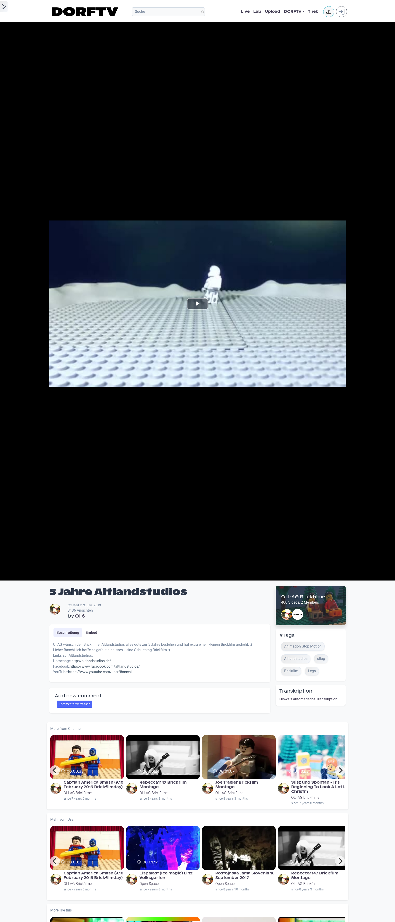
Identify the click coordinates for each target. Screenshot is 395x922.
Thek (313, 11)
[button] (328, 11)
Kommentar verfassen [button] (74, 704)
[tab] (67, 632)
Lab (257, 11)
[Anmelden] (341, 11)
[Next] (340, 770)
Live (245, 11)
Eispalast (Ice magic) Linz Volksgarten (165, 875)
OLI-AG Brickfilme (303, 597)
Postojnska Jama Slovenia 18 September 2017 (245, 875)
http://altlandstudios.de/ (91, 661)
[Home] (85, 11)
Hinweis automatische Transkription (308, 699)
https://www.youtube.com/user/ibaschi (100, 672)
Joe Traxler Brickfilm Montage (236, 784)
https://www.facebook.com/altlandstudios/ (105, 666)
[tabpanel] (160, 660)
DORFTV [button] (293, 11)
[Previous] (55, 770)
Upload (272, 11)
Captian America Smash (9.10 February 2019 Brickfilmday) (93, 784)
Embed (91, 632)
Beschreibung (67, 632)
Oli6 (80, 616)
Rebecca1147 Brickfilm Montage (163, 784)
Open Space (149, 884)
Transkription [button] (295, 691)
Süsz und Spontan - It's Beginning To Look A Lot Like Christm (321, 787)
